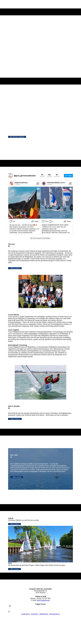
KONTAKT (34, 614)
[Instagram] (10, 606)
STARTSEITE (25, 614)
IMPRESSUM (43, 614)
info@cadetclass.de (43, 600)
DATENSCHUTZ (54, 614)
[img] (40, 42)
